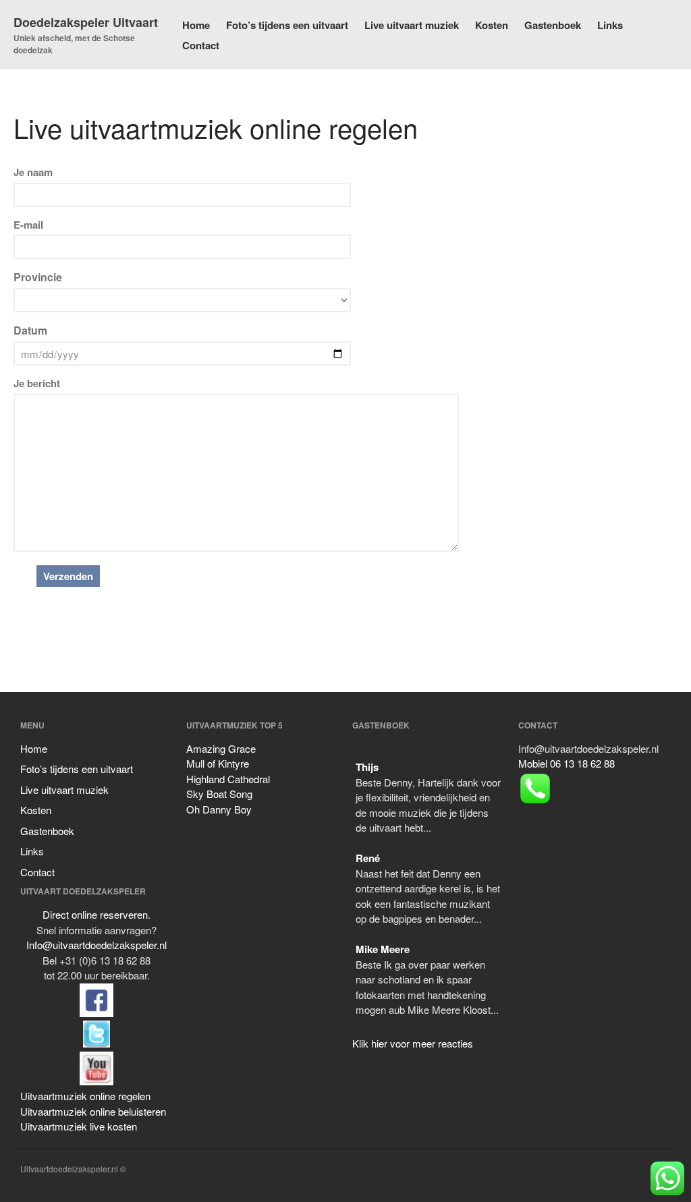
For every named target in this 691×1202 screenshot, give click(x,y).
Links (610, 25)
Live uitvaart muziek (411, 25)
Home (196, 25)
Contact (200, 45)
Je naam (33, 172)
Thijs (367, 767)
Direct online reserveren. (96, 914)
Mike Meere (383, 949)
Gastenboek (552, 25)
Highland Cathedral (228, 779)
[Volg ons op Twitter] (96, 1013)
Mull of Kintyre (217, 763)
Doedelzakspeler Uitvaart (85, 22)
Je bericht (36, 383)
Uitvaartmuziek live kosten (78, 1126)
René (368, 858)
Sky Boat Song (219, 793)
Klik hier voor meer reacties (412, 1043)
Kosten (491, 25)
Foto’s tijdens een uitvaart (287, 25)
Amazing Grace (221, 748)
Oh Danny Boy (219, 809)
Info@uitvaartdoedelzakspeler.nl (96, 945)
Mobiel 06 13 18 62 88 (566, 763)
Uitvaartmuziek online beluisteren (93, 1111)
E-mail (28, 224)
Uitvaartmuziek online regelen (85, 1096)
